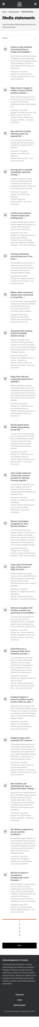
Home (4, 12)
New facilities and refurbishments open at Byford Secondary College (22, 786)
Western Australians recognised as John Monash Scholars (20, 523)
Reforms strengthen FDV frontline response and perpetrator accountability (22, 610)
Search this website (35, 4)
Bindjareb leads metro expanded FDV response (21, 739)
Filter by (5, 38)
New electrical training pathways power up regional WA (21, 133)
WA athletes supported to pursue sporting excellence (22, 832)
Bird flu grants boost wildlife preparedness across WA (20, 427)
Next (19, 946)
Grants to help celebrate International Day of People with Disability (21, 49)
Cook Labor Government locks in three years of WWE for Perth (21, 567)
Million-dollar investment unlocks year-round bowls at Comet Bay (22, 295)
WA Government (14, 12)
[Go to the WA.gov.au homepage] (19, 4)
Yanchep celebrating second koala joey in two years (21, 256)
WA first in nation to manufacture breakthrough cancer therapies (20, 876)
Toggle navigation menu (3, 4)
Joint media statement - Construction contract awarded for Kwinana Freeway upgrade (21, 477)
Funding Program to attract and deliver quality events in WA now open (22, 699)
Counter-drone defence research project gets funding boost (21, 215)
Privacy (19, 1000)
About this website (19, 1005)
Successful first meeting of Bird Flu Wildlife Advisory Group (21, 333)
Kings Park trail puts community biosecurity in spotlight (22, 379)
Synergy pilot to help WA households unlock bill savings (21, 172)
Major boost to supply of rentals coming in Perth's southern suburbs (21, 90)
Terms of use (19, 995)
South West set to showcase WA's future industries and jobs (20, 651)
